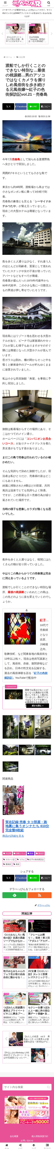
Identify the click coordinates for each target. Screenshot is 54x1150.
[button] (46, 106)
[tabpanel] (15, 33)
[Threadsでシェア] (21, 908)
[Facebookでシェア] (9, 908)
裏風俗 (8, 864)
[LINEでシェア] (45, 908)
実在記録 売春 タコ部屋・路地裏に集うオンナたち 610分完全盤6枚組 (27, 826)
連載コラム (20, 853)
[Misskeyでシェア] (45, 900)
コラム (22, 859)
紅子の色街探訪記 (36, 859)
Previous (2, 33)
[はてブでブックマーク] (33, 908)
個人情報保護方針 (40, 1136)
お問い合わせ (27, 1140)
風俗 (31, 853)
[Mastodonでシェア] (21, 900)
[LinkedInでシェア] (27, 916)
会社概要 (14, 1136)
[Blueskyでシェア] (33, 900)
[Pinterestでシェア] (15, 916)
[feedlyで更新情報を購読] (14, 895)
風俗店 (41, 853)
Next (51, 33)
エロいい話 (10, 859)
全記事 (8, 853)
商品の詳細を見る (13, 835)
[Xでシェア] (9, 900)
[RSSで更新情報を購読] (39, 895)
